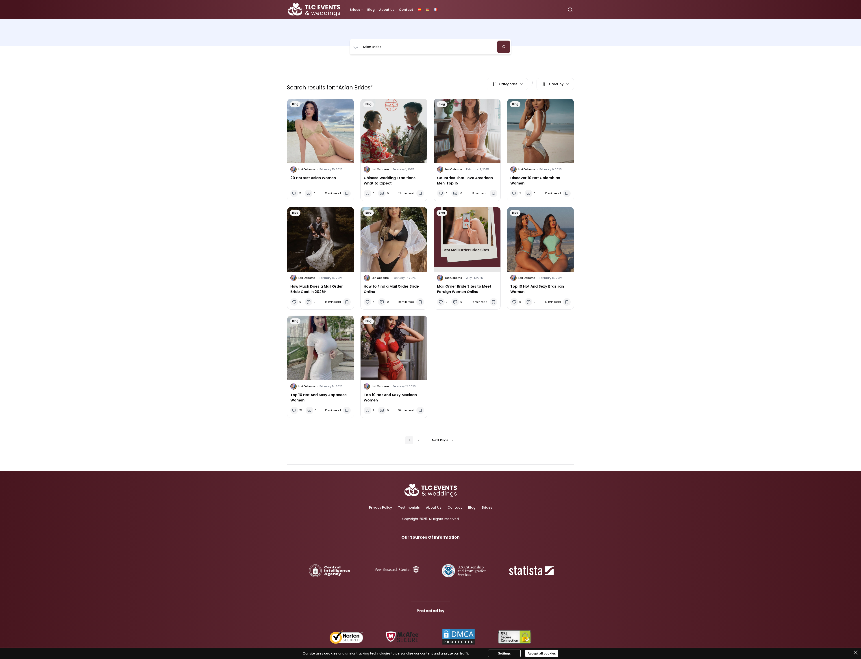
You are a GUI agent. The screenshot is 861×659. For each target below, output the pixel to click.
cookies (330, 653)
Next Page (443, 440)
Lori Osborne (306, 169)
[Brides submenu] (362, 10)
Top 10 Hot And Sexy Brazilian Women (537, 289)
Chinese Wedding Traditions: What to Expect (390, 180)
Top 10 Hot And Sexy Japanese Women (318, 397)
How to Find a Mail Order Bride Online (391, 289)
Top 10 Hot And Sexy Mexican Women (390, 397)
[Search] (503, 47)
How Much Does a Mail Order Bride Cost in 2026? (316, 289)
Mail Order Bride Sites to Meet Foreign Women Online (464, 289)
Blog (295, 104)
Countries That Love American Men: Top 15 (465, 180)
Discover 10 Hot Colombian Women (535, 180)
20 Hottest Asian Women (313, 177)
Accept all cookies (542, 653)
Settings (504, 653)
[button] (507, 84)
